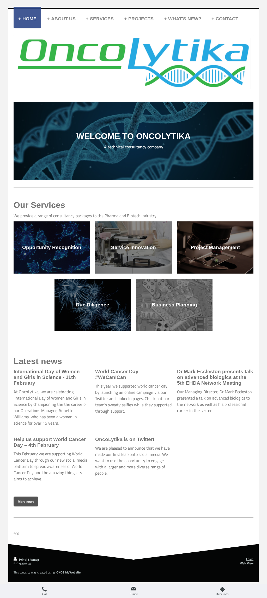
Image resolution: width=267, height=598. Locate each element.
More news (26, 501)
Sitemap (33, 559)
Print (22, 559)
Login (249, 559)
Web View (246, 563)
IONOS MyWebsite (68, 572)
